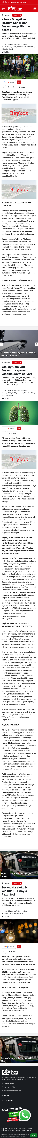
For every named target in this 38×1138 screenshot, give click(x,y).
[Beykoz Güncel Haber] (15, 8)
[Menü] (4, 9)
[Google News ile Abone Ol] (9, 82)
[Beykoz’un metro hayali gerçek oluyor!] (19, 865)
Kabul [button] (33, 1135)
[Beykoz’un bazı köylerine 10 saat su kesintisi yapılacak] (19, 344)
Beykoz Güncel (7, 44)
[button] (34, 8)
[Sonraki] (5, 2)
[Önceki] (3, 2)
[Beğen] (4, 87)
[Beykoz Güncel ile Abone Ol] (19, 82)
